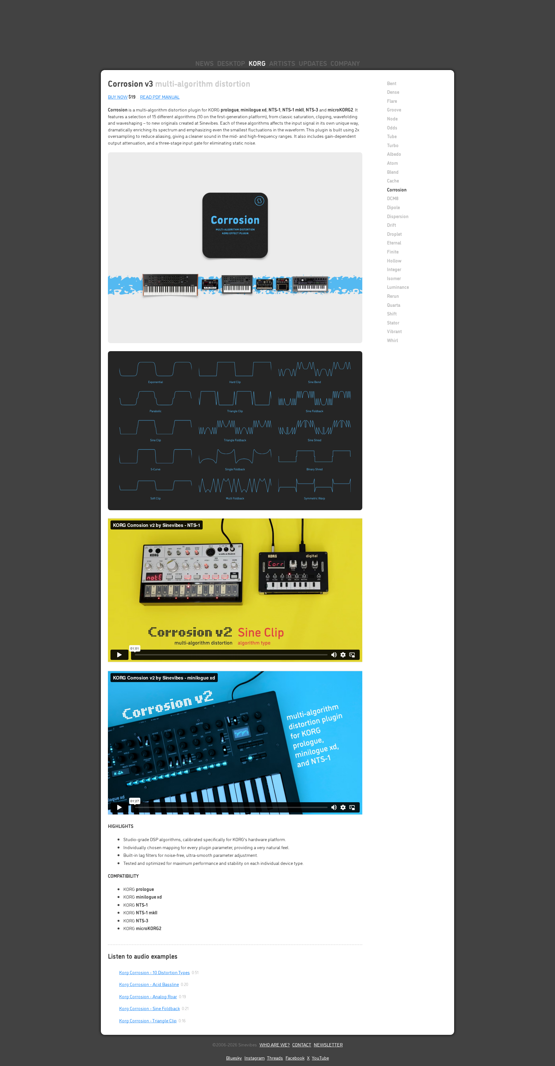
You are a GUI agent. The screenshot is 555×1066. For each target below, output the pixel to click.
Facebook (295, 1057)
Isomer (394, 278)
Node (392, 118)
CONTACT (301, 1044)
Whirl (392, 340)
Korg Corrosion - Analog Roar (148, 996)
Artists (282, 62)
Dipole (393, 207)
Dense (393, 91)
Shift (392, 313)
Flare (392, 100)
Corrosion (397, 189)
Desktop (231, 62)
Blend (393, 171)
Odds (392, 127)
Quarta (393, 304)
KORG (257, 62)
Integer (394, 269)
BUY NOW (118, 96)
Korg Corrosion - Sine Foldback (149, 1008)
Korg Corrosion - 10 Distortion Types (154, 972)
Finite (393, 251)
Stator (393, 322)
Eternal (394, 242)
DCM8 (393, 198)
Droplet (394, 233)
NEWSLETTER (328, 1044)
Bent (391, 83)
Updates (313, 62)
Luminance (398, 286)
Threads (275, 1057)
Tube (392, 136)
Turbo (393, 145)
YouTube (320, 1057)
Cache (393, 180)
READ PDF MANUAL (160, 96)
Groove (394, 109)
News (204, 62)
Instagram (254, 1057)
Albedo (394, 153)
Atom (392, 162)
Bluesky (234, 1057)
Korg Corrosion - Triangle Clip (148, 1020)
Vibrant (394, 331)
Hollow (394, 260)
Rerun (393, 295)
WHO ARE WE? (275, 1044)
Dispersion (398, 216)
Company (345, 62)
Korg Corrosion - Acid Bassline (149, 984)
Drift (391, 224)
